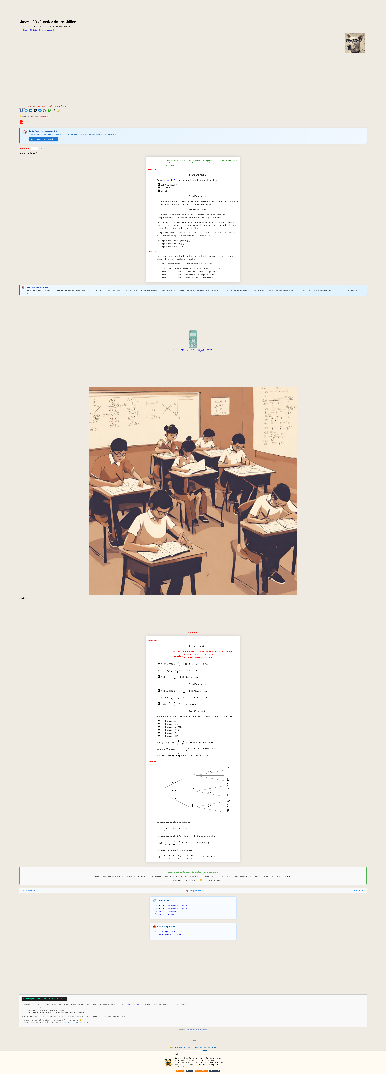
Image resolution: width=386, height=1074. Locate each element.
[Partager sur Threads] (35, 110)
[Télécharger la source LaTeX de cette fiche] (29, 121)
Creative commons (136, 1004)
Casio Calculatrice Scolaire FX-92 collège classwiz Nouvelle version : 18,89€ (193, 350)
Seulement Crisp (201, 1071)
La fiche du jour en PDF (166, 931)
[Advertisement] (193, 74)
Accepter (179, 1071)
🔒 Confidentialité (176, 1047)
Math (35, 106)
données (198, 1029)
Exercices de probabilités (166, 911)
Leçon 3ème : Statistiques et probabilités (172, 908)
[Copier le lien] (54, 110)
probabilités (190, 1029)
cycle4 (205, 1029)
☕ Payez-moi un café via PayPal (77, 1022)
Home (29, 106)
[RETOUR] (193, 1042)
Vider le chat (215, 1071)
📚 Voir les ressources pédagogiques (43, 139)
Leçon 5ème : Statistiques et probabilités (172, 905)
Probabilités (51, 106)
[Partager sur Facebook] (21, 110)
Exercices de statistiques (166, 914)
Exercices (41, 106)
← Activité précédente (28, 890)
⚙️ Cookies (212, 1047)
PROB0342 (45, 117)
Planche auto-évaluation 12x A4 (169, 934)
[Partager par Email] (44, 110)
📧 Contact (203, 1047)
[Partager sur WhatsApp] (49, 110)
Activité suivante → (358, 890)
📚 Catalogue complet (193, 891)
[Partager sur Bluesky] (40, 110)
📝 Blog (195, 1047)
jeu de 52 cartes (175, 180)
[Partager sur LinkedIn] (30, 110)
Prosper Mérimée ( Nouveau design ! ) (39, 30)
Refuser (189, 1071)
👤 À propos (187, 1047)
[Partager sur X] (26, 110)
